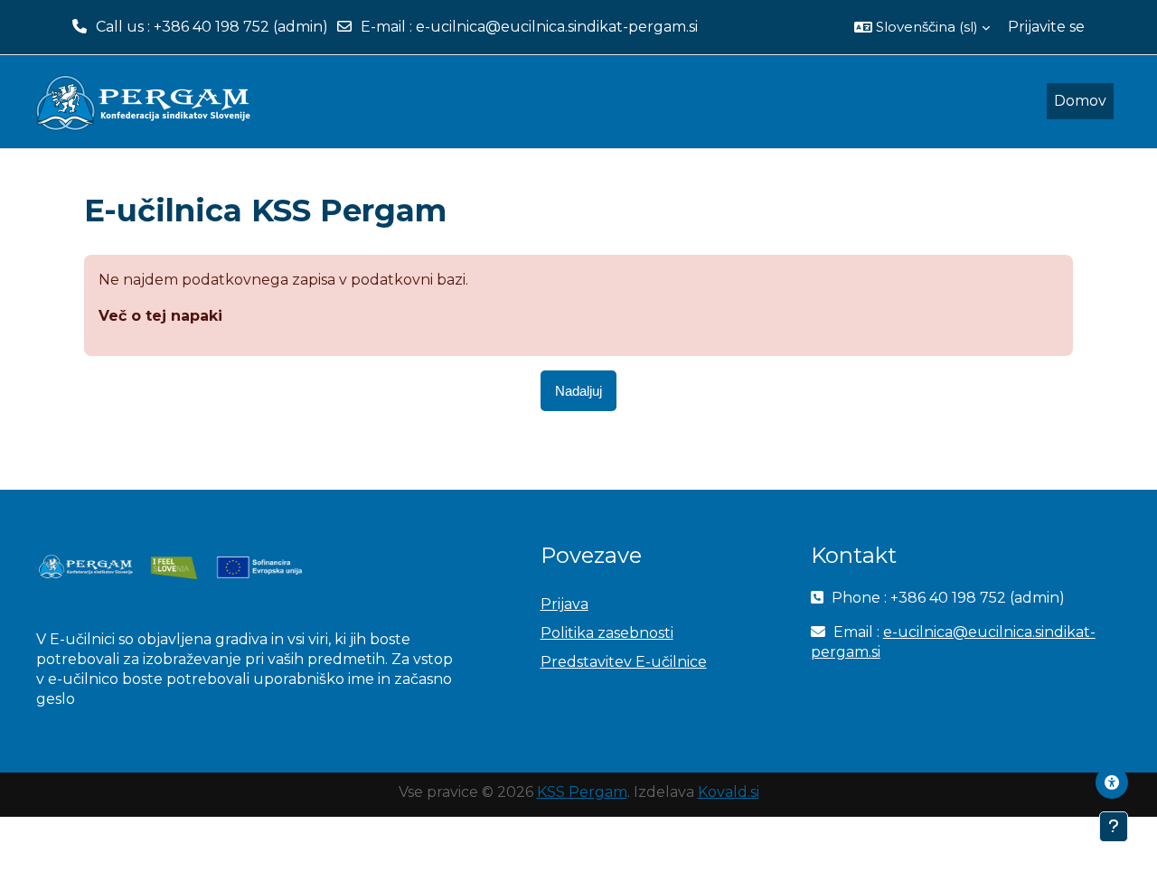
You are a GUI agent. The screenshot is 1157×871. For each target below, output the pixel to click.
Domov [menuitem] (1080, 100)
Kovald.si (728, 792)
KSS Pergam (582, 792)
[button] (922, 27)
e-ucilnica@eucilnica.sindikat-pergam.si (557, 26)
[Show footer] (1113, 826)
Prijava (564, 604)
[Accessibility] (1112, 782)
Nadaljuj (578, 390)
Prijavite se (1046, 26)
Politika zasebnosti (607, 633)
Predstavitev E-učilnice (624, 661)
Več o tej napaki (160, 315)
